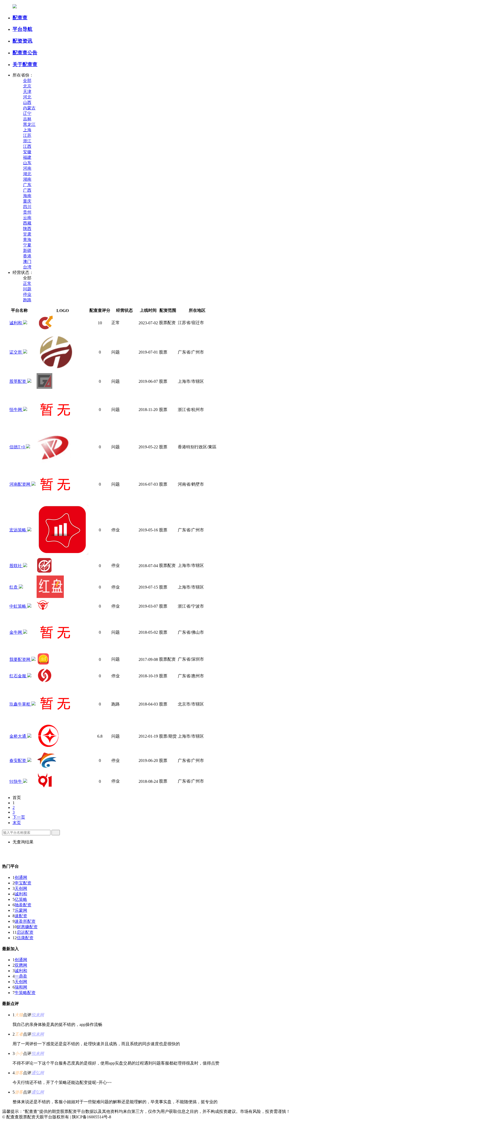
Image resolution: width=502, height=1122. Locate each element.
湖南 (27, 179)
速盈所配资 (25, 921)
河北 (27, 97)
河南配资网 (20, 484)
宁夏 (27, 245)
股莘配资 (18, 381)
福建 (27, 157)
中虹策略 (18, 606)
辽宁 (27, 113)
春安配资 (18, 760)
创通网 (21, 877)
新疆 (27, 250)
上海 (27, 130)
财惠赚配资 (27, 927)
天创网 (21, 888)
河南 (27, 168)
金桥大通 (18, 736)
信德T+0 (17, 447)
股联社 (16, 565)
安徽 (27, 152)
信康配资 (25, 938)
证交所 (16, 352)
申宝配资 (23, 883)
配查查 (20, 17)
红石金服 (18, 676)
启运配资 (25, 932)
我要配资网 (20, 659)
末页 (17, 822)
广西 (27, 190)
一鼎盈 (21, 976)
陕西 (27, 228)
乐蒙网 (21, 910)
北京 (27, 86)
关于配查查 (25, 64)
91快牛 (16, 781)
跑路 (27, 300)
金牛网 (16, 632)
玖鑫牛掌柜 (20, 704)
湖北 (27, 174)
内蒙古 (29, 108)
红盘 (14, 587)
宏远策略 (18, 530)
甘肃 (27, 234)
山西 (27, 102)
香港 (27, 256)
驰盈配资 (23, 905)
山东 (27, 163)
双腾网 (21, 965)
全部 (27, 80)
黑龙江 (29, 124)
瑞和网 (21, 987)
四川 (27, 206)
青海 (27, 239)
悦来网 (37, 1015)
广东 (27, 185)
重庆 (27, 201)
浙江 (27, 141)
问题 (27, 289)
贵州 (27, 212)
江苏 (27, 135)
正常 (27, 283)
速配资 (21, 916)
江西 (27, 146)
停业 (27, 294)
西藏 (27, 223)
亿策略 (21, 899)
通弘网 (37, 1073)
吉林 (27, 119)
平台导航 (22, 29)
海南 (27, 195)
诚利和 (16, 323)
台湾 (27, 267)
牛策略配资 (25, 992)
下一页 (19, 817)
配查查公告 (25, 52)
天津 (27, 91)
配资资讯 (22, 41)
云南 (27, 217)
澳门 (27, 261)
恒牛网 (16, 409)
